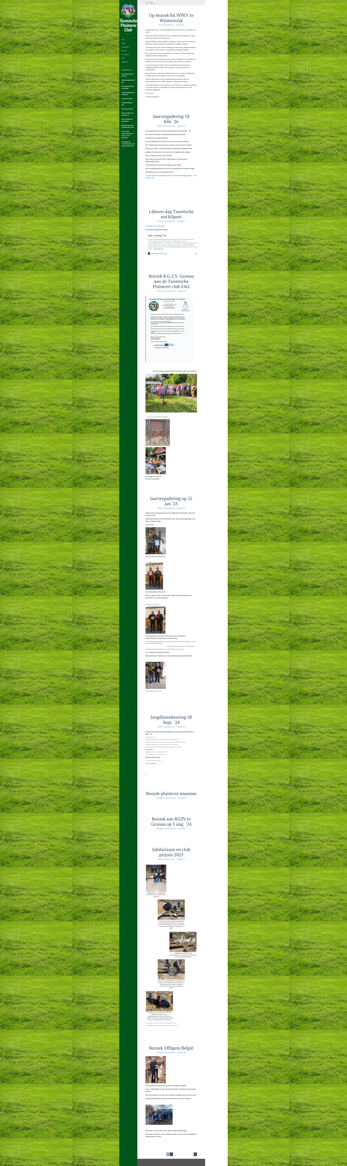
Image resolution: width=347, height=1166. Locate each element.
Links (123, 58)
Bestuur (124, 50)
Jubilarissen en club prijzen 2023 (171, 852)
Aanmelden (125, 62)
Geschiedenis (125, 47)
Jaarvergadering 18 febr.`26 (171, 118)
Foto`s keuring (150, 763)
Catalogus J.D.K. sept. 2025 (155, 226)
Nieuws (124, 43)
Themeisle (186, 1162)
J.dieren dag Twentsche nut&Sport (171, 214)
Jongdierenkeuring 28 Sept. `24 (171, 719)
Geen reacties (180, 25)
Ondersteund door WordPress (161, 1162)
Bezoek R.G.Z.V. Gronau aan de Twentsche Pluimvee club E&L (171, 281)
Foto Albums (125, 54)
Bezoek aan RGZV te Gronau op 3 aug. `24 (171, 821)
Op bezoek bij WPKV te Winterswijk (171, 17)
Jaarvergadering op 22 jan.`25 (171, 500)
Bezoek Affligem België (171, 1048)
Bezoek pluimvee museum (171, 793)
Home (123, 39)
